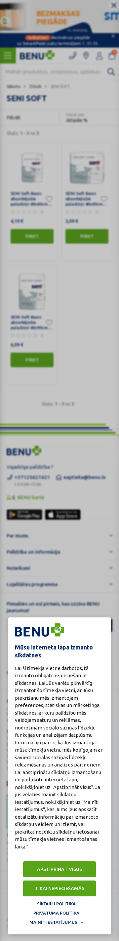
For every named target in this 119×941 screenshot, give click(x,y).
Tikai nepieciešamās (59, 888)
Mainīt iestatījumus (53, 922)
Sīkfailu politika (56, 903)
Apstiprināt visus (59, 869)
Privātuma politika (56, 913)
